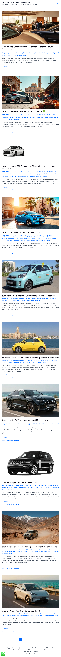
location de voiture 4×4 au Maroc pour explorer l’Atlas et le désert (29, 547)
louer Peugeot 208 (6, 176)
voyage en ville (46, 362)
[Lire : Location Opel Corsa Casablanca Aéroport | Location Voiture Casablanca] (30, 27)
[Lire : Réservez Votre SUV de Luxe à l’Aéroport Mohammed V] (30, 400)
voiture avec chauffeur (9, 489)
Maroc (23, 300)
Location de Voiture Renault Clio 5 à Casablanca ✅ (23, 111)
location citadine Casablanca (9, 116)
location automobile (7, 362)
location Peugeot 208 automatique (18, 173)
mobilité (28, 300)
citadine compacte (36, 298)
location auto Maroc (51, 114)
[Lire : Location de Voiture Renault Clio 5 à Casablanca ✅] (30, 92)
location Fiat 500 (17, 362)
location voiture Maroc (47, 53)
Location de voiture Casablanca (36, 52)
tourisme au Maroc (27, 362)
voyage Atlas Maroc (7, 553)
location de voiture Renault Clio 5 (37, 116)
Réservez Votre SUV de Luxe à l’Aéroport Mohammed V (25, 420)
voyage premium (39, 425)
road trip (42, 615)
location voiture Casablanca (33, 53)
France (56, 614)
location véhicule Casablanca (22, 238)
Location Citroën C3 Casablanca (28, 237)
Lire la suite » (5, 66)
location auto (15, 615)
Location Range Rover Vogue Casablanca (19, 483)
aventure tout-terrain (52, 550)
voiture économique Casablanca (10, 119)
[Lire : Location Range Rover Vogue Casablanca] (30, 463)
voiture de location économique (38, 176)
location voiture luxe (18, 487)
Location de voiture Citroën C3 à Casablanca (21, 232)
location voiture (35, 615)
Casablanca (43, 360)
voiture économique (10, 55)
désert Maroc (5, 551)
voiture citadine (37, 362)
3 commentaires (6, 423)
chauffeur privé (13, 425)
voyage (56, 615)
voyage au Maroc (21, 55)
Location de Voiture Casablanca (16, 2)
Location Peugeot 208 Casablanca (37, 173)
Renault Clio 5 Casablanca (51, 117)
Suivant (55, 639)
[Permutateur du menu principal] (57, 3)
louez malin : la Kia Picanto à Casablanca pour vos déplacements (29, 296)
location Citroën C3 (14, 237)
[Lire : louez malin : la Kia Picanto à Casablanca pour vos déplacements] (30, 276)
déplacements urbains (48, 298)
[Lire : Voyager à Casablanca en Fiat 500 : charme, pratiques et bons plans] (30, 338)
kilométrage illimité (6, 615)
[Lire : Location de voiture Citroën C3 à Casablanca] (30, 213)
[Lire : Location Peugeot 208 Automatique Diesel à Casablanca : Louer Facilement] (13, 151)
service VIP (31, 487)
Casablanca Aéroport (7, 53)
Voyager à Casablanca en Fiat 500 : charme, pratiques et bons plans (30, 358)
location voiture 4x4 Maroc (31, 551)
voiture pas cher (49, 615)
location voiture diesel (51, 174)
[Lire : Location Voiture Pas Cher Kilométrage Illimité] (30, 591)
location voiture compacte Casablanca (34, 174)
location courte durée (19, 53)
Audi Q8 (57, 423)
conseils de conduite (52, 360)
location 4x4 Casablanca (16, 551)
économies (50, 614)
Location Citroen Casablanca (46, 237)
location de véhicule (25, 615)
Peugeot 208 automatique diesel (20, 176)
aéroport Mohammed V (52, 52)
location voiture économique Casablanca (31, 240)
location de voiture (23, 116)
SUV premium (38, 487)
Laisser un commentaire (8, 52)
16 (30, 639)
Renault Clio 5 (39, 117)
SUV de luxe (31, 425)
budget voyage (35, 360)
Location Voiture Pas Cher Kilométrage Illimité (21, 611)
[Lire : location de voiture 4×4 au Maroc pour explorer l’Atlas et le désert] (30, 527)
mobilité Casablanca (29, 117)
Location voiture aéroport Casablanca (49, 551)
